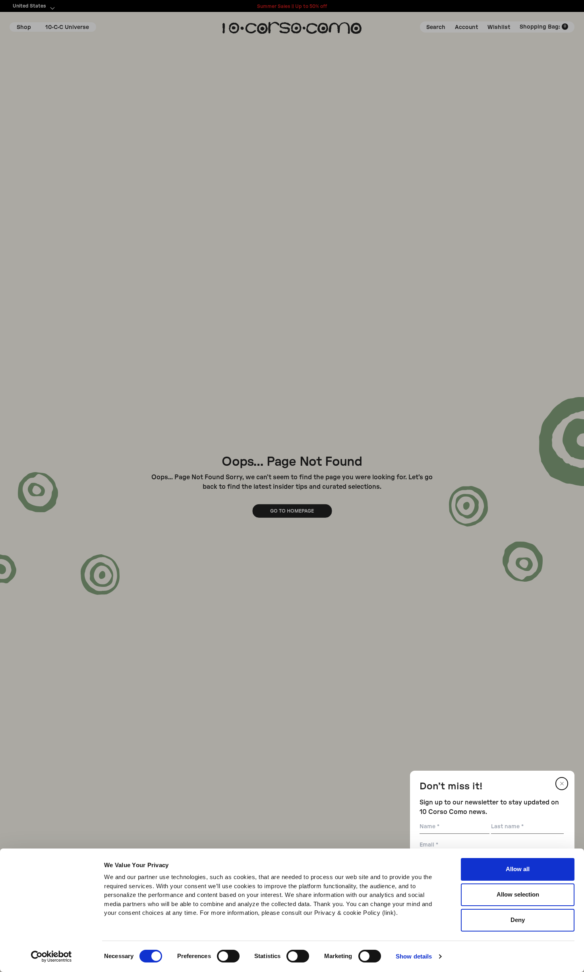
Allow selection (518, 894)
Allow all (518, 869)
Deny (518, 919)
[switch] (228, 956)
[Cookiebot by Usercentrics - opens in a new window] (51, 956)
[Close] (561, 783)
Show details (414, 956)
